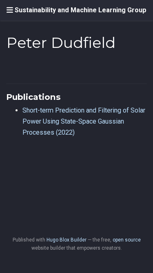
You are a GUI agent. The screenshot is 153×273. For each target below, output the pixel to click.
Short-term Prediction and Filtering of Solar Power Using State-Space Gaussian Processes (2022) (83, 121)
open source (127, 240)
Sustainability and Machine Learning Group (80, 10)
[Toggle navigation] (10, 10)
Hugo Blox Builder (66, 240)
